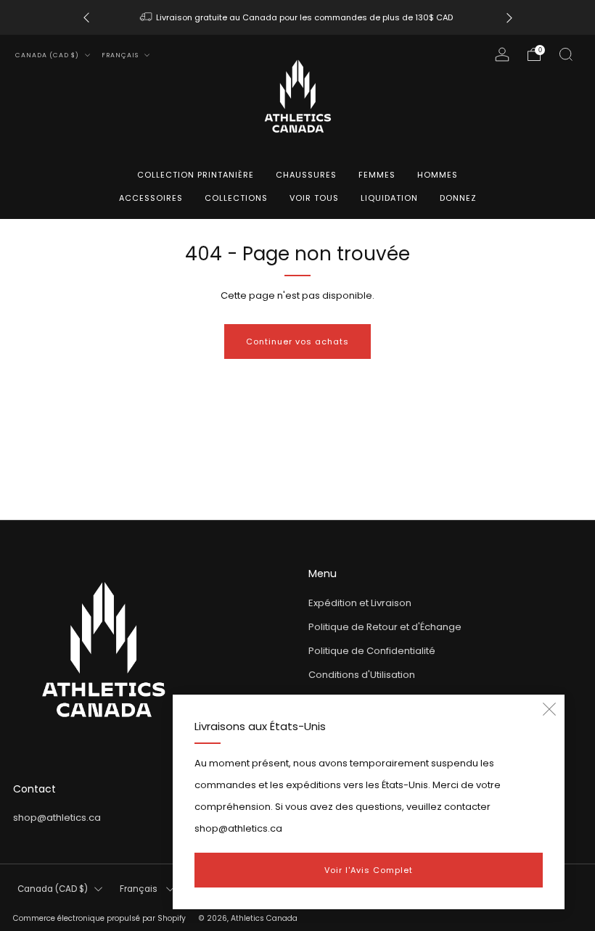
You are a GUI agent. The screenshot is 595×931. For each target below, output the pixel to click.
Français (121, 55)
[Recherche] (566, 54)
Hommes (437, 175)
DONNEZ (458, 198)
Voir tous (314, 198)
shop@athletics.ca (57, 817)
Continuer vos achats (297, 341)
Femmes (376, 175)
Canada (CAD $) (48, 55)
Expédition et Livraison (359, 603)
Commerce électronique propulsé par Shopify (99, 918)
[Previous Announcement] (86, 18)
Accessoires (151, 198)
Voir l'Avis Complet (368, 870)
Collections (236, 198)
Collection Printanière (195, 175)
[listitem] (297, 17)
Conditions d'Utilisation (361, 675)
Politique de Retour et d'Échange (384, 627)
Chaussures (306, 175)
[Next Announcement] (509, 18)
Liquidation (389, 198)
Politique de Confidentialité (371, 651)
